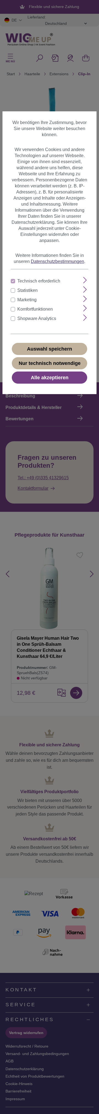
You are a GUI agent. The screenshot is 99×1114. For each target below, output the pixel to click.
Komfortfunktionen (35, 309)
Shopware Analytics (36, 318)
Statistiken (27, 290)
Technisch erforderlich (38, 281)
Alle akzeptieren (49, 377)
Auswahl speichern (49, 349)
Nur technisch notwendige (50, 363)
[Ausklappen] (85, 280)
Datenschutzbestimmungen (57, 261)
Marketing (27, 299)
